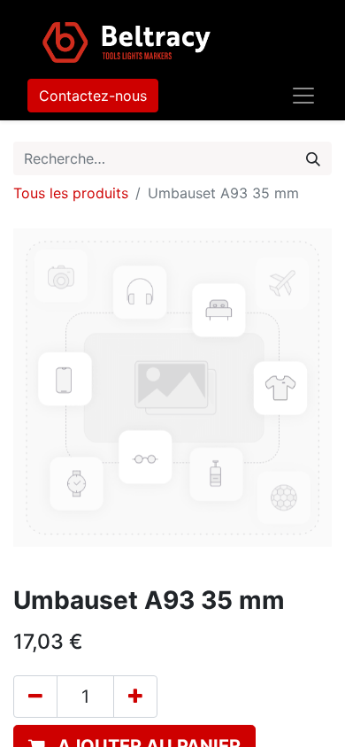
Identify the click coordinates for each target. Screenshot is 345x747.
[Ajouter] (135, 696)
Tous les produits (70, 193)
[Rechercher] (313, 158)
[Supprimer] (35, 696)
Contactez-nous (93, 95)
